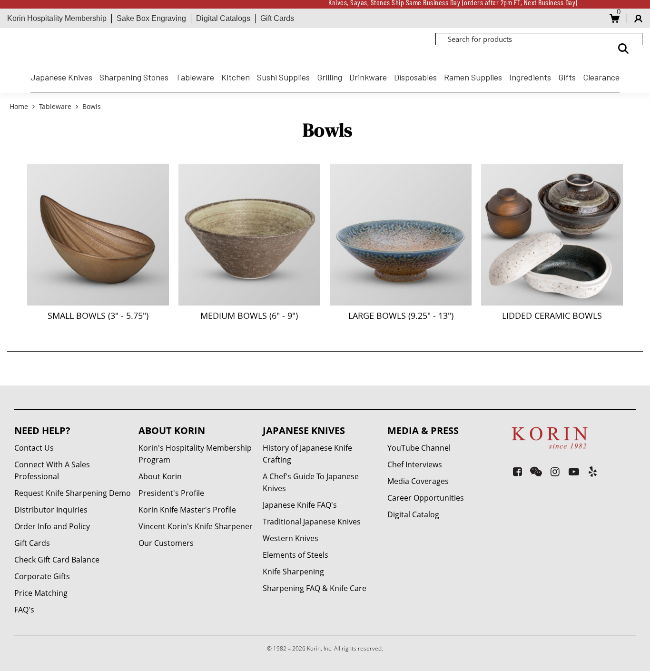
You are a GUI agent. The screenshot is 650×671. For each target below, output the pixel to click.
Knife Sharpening (293, 571)
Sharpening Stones (133, 77)
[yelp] (593, 471)
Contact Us (34, 448)
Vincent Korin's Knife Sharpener (195, 526)
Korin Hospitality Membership (57, 18)
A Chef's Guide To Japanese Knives (311, 482)
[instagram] (555, 471)
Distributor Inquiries (51, 509)
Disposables (415, 77)
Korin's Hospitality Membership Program (195, 454)
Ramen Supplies (473, 77)
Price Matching (41, 593)
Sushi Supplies (283, 77)
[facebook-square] (517, 471)
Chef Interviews (414, 464)
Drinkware (368, 77)
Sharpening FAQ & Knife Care (314, 588)
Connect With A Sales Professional (52, 470)
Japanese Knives (61, 77)
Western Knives (290, 538)
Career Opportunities (425, 498)
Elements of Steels (295, 555)
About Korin (160, 476)
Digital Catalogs (223, 18)
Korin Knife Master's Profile (187, 509)
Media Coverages (418, 481)
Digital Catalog (413, 514)
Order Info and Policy (52, 526)
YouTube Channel (419, 448)
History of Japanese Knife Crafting (307, 454)
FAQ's (24, 609)
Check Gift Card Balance (56, 559)
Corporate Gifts (42, 576)
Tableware (195, 77)
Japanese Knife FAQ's (300, 505)
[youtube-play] (574, 471)
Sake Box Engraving (151, 18)
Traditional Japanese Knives (312, 521)
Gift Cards (277, 18)
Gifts (567, 77)
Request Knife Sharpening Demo (72, 493)
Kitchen (235, 77)
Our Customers (166, 543)
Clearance (601, 77)
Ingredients (530, 77)
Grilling (329, 77)
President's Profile (171, 493)
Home (20, 106)
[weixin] (536, 471)
